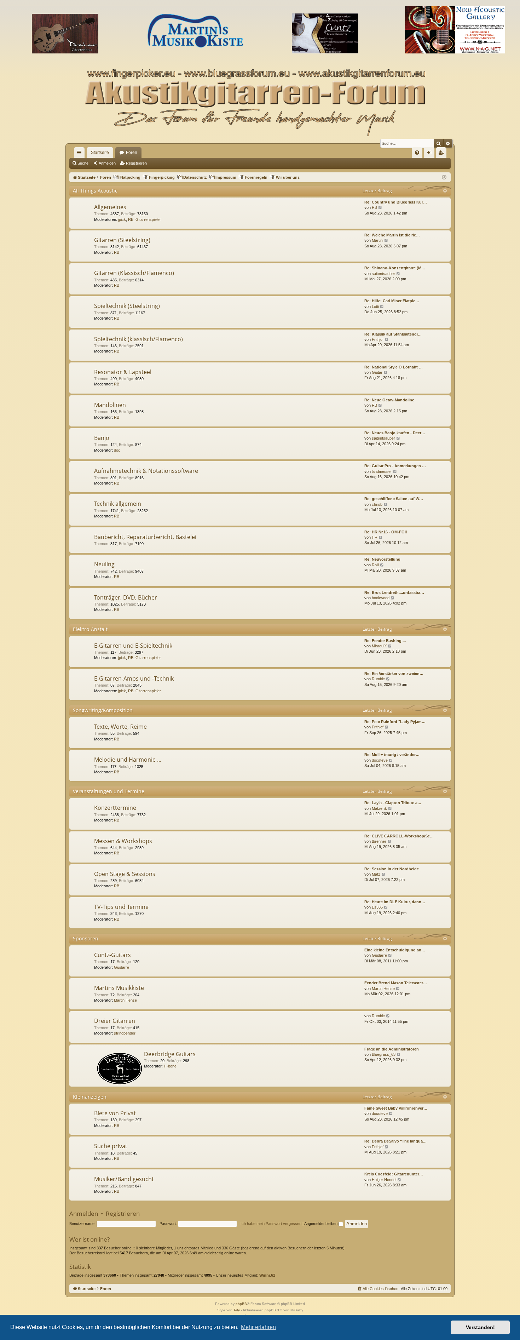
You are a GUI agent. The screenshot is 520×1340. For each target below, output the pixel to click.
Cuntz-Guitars (112, 955)
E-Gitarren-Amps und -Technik (134, 678)
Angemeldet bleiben (321, 1223)
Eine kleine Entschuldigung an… (394, 950)
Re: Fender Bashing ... (385, 640)
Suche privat (110, 1146)
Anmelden (107, 163)
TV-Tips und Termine (121, 907)
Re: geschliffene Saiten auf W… (393, 499)
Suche (82, 163)
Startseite (100, 152)
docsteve (380, 760)
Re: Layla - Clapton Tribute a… (392, 803)
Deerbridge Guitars (170, 1054)
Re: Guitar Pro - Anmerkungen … (395, 466)
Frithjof (377, 339)
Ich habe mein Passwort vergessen (271, 1223)
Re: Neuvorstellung (382, 559)
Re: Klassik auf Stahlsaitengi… (393, 334)
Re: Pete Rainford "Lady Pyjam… (395, 722)
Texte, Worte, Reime (120, 727)
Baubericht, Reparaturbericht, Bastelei (145, 537)
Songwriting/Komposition (103, 710)
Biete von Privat (115, 1113)
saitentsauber (383, 273)
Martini (377, 240)
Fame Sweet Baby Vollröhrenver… (395, 1108)
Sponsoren (85, 938)
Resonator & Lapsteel (122, 372)
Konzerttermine (115, 808)
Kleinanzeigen (89, 1096)
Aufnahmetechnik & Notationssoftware (146, 471)
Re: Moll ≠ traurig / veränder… (392, 754)
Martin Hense (125, 1000)
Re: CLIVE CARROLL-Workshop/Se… (399, 836)
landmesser (382, 471)
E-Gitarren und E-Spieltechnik (133, 645)
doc (117, 450)
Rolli (375, 565)
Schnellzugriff (81, 154)
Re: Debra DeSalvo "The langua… (395, 1141)
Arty (236, 1310)
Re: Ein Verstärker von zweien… (393, 673)
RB (130, 219)
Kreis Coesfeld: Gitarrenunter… (393, 1174)
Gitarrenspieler (148, 219)
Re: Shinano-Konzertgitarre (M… (394, 268)
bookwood (380, 598)
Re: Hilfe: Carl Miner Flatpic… (391, 301)
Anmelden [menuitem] (430, 154)
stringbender (124, 1033)
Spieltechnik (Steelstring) (127, 306)
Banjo (101, 438)
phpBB (241, 1304)
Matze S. (379, 808)
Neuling (104, 564)
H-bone (170, 1066)
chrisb (377, 504)
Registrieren (136, 163)
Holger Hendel (384, 1180)
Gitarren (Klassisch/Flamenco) (134, 273)
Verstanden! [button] (480, 1327)
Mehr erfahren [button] (258, 1327)
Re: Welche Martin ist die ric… (392, 235)
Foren (131, 152)
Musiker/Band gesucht (124, 1179)
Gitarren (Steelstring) (122, 240)
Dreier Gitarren (114, 1021)
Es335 (377, 907)
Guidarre (121, 967)
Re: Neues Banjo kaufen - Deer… (394, 433)
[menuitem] (417, 152)
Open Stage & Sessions (124, 874)
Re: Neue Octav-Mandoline (389, 400)
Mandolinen (110, 405)
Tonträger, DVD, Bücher (125, 597)
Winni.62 (267, 1275)
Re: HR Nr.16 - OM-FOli (385, 532)
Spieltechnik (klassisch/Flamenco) (138, 339)
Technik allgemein (117, 504)
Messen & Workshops (123, 841)
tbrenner (379, 841)
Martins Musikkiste (119, 988)
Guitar (377, 372)
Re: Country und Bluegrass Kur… (395, 202)
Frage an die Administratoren (391, 1049)
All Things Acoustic (95, 190)
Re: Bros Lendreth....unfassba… (394, 592)
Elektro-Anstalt (90, 629)
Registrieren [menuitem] (442, 154)
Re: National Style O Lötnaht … (393, 367)
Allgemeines (110, 207)
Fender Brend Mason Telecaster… (395, 983)
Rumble (378, 679)
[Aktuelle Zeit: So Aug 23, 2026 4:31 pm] (444, 177)
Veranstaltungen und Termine (108, 791)
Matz (376, 874)
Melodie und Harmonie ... (127, 759)
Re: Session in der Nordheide (391, 869)
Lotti (375, 306)
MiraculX (379, 646)
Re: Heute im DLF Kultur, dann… (394, 902)
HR (374, 537)
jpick (122, 219)
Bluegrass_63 (383, 1054)
